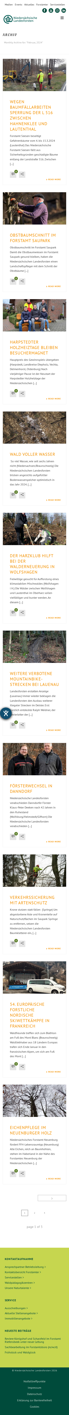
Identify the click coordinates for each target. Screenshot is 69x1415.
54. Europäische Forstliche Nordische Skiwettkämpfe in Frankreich (30, 1015)
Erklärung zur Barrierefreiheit (34, 1400)
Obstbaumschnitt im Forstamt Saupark (33, 237)
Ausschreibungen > (16, 1308)
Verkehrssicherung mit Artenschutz (32, 900)
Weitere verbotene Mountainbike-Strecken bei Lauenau (34, 679)
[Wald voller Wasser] (34, 428)
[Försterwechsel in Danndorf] (34, 759)
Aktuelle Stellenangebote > (21, 1313)
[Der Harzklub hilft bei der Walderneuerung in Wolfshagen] (34, 529)
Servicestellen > (14, 1277)
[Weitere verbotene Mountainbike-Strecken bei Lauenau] (34, 647)
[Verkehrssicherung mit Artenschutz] (34, 870)
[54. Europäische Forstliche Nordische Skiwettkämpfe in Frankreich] (34, 977)
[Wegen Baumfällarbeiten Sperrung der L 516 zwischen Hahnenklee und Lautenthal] (34, 75)
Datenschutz (34, 1394)
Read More (54, 179)
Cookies (34, 1406)
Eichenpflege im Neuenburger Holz (31, 1130)
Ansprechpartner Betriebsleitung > (25, 1267)
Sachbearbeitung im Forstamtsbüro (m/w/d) (31, 1347)
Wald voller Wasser (32, 454)
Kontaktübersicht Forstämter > (23, 1272)
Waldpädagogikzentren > (20, 1282)
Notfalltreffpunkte (34, 1381)
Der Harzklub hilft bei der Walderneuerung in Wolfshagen (32, 564)
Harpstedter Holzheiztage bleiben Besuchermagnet (34, 347)
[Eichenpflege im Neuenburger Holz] (34, 1101)
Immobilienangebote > (18, 1318)
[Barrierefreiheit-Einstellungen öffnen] (6, 713)
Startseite (19, 52)
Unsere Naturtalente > (18, 1288)
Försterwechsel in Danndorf (31, 788)
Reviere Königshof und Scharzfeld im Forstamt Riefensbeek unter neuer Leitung (33, 1340)
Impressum (34, 1387)
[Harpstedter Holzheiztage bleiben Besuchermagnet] (34, 315)
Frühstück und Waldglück (20, 1352)
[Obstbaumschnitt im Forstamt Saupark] (34, 208)
